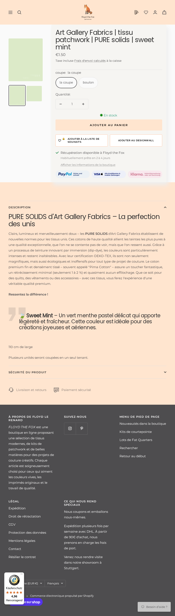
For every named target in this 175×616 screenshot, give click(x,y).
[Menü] (21, 575)
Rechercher (129, 448)
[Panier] (164, 12)
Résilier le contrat (22, 557)
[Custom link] (136, 12)
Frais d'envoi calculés (90, 61)
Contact (15, 549)
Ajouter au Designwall (136, 140)
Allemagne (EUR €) (24, 583)
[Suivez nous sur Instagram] (70, 428)
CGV (12, 524)
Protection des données (27, 533)
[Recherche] (19, 12)
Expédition (17, 508)
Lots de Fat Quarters (136, 440)
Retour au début (133, 456)
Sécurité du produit (28, 372)
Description (20, 207)
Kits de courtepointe (136, 432)
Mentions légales (22, 541)
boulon (88, 82)
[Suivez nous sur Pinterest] (82, 428)
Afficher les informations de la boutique (88, 164)
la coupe (66, 82)
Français (53, 583)
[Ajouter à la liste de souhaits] (81, 140)
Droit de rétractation (25, 516)
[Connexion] (155, 12)
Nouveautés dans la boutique (143, 424)
